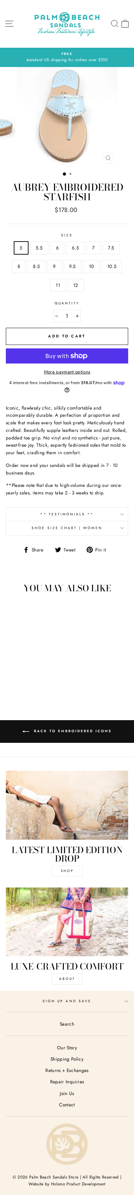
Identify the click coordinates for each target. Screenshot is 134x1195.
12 (75, 285)
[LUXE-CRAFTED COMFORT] (67, 921)
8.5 (36, 266)
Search (67, 1023)
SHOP (67, 870)
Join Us (67, 1093)
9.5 (72, 266)
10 (91, 266)
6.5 (75, 247)
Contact (67, 1104)
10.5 (111, 266)
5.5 (39, 247)
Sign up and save (67, 1001)
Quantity (67, 303)
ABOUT (67, 978)
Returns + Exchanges (66, 1070)
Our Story (67, 1047)
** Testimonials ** (66, 514)
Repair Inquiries (67, 1081)
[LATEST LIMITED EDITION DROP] (67, 805)
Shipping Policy (67, 1059)
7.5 (111, 247)
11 (58, 285)
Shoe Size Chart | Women (67, 528)
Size (66, 235)
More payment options (67, 371)
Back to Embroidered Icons (72, 731)
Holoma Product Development (78, 1184)
